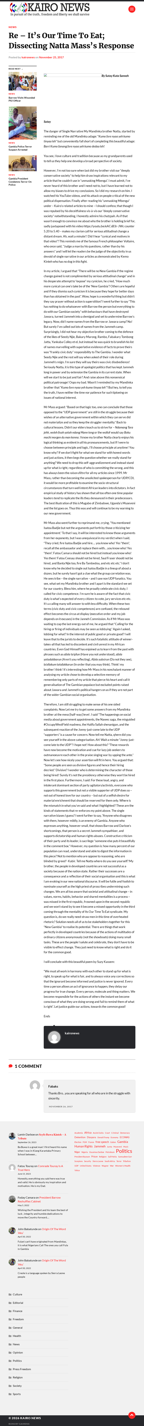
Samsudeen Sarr (125, 1156)
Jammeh (100, 1146)
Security (87, 1161)
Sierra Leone (98, 1161)
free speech (102, 1141)
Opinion (18, 1352)
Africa (87, 1132)
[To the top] (131, 1415)
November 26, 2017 (61, 1106)
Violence (96, 1166)
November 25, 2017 (51, 57)
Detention (80, 1137)
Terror (119, 1161)
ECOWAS (124, 1137)
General (17, 1327)
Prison (94, 1156)
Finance (17, 1311)
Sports (17, 1394)
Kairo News (30, 1418)
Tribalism (127, 1161)
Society (17, 1385)
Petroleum (110, 1152)
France (91, 1142)
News (13, 27)
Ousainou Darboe (96, 1152)
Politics (124, 1151)
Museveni (117, 1146)
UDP (76, 1166)
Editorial (18, 1302)
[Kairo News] (72, 9)
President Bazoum (82, 1156)
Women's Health (122, 1165)
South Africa (110, 1161)
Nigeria (84, 1152)
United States (85, 1166)
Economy (114, 1137)
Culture (17, 1294)
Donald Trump (103, 1137)
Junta (109, 1146)
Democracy (125, 1133)
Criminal (115, 1133)
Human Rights (83, 1146)
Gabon (113, 1142)
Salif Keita (112, 1156)
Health (17, 1335)
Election (77, 1142)
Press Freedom (22, 1369)
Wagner (105, 1166)
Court (107, 1133)
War (112, 1165)
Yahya (77, 1170)
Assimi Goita (98, 1133)
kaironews (28, 57)
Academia (78, 1133)
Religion (103, 1156)
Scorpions (78, 1161)
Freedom (18, 1319)
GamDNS (24, 1423)
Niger (77, 1152)
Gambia (122, 1142)
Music (125, 1146)
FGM (85, 1142)
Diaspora (91, 1137)
